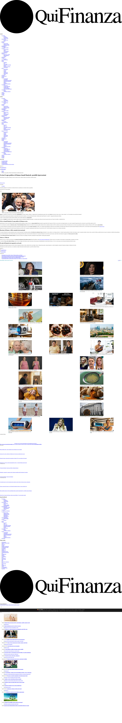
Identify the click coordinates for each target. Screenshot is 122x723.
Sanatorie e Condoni (5, 551)
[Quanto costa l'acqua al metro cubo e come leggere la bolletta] (62, 657)
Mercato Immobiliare (5, 517)
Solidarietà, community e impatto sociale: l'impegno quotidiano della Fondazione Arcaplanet (14, 472)
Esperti (3, 94)
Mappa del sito (11, 604)
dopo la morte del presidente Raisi (44, 239)
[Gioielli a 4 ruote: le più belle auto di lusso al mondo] (62, 677)
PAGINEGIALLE (50, 609)
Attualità (3, 93)
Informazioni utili (4, 506)
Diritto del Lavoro (6, 45)
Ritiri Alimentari (6, 55)
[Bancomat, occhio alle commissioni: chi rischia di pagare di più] (62, 674)
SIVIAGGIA (72, 609)
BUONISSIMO (79, 609)
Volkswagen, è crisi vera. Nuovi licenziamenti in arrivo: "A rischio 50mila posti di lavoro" (13, 462)
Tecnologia (3, 89)
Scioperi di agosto (4, 161)
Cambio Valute (6, 87)
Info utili (3, 53)
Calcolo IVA (6, 85)
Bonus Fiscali (6, 102)
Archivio (18, 604)
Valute (5, 74)
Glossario (3, 75)
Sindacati (3, 555)
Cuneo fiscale (4, 563)
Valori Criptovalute (7, 88)
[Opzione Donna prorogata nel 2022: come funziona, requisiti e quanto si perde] (62, 618)
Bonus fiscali (6, 503)
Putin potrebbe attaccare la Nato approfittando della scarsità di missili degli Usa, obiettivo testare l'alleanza (16, 490)
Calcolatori (3, 84)
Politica (3, 120)
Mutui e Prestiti (6, 47)
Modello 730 (4, 565)
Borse (3, 68)
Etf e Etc (5, 132)
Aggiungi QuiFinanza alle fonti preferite (8, 164)
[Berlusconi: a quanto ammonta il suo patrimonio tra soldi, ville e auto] (62, 627)
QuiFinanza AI (4, 108)
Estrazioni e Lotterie (7, 54)
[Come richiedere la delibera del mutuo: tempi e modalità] (62, 647)
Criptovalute (6, 79)
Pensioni (3, 41)
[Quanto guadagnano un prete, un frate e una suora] (62, 624)
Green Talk (5, 126)
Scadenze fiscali (4, 162)
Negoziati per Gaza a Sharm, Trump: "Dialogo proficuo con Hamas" (12, 255)
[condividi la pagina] (1, 191)
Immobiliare (4, 46)
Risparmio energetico (7, 66)
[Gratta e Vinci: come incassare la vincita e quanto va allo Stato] (62, 641)
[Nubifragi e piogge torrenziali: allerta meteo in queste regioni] (62, 680)
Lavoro (3, 42)
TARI (3, 566)
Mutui (5, 82)
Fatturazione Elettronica (7, 81)
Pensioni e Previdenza (7, 83)
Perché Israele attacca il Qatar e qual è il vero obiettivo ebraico (11, 257)
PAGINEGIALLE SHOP (55, 609)
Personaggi (3, 57)
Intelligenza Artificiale (7, 91)
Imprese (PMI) (6, 38)
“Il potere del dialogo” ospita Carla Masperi (6, 476)
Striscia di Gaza (102, 226)
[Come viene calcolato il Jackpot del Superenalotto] (62, 664)
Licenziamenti (4, 554)
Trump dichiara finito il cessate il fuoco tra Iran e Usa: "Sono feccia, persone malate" (14, 258)
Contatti (3, 157)
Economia (3, 35)
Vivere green (6, 67)
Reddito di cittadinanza (5, 546)
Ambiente (5, 62)
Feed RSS (14, 604)
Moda (5, 50)
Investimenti (5, 37)
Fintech (5, 90)
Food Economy (6, 49)
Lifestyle (3, 48)
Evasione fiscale (6, 504)
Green (3, 61)
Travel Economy (6, 51)
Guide (3, 77)
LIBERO (44, 609)
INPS (3, 543)
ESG (4, 63)
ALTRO (1, 96)
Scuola (3, 545)
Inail (2, 564)
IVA (2, 553)
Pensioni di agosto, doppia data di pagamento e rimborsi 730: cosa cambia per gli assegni (13, 458)
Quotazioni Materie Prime (8, 151)
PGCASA (59, 609)
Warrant (5, 71)
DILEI (70, 609)
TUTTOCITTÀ (67, 609)
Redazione (3, 538)
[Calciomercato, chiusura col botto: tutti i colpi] (62, 687)
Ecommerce (3, 548)
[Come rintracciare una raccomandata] (62, 644)
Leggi (5, 40)
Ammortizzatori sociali (5, 552)
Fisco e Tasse (4, 39)
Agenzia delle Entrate (5, 547)
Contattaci (7, 604)
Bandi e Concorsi (6, 44)
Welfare (3, 549)
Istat (2, 560)
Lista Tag (3, 568)
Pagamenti (3, 544)
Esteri (3, 60)
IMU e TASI (4, 559)
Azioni (5, 133)
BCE (2, 557)
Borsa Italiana (6, 69)
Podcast (3, 139)
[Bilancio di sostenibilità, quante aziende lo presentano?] (62, 697)
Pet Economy (6, 114)
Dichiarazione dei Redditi (7, 80)
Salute (3, 92)
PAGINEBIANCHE (63, 609)
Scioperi (5, 56)
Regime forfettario (6, 505)
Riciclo (5, 65)
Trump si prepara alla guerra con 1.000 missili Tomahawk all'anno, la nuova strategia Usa (13, 486)
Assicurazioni (6, 78)
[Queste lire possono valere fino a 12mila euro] (62, 654)
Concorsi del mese (4, 163)
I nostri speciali (4, 138)
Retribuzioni (6, 515)
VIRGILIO (47, 609)
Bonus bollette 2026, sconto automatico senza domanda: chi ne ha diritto (11, 449)
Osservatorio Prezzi (5, 59)
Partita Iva (5, 145)
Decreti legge (4, 542)
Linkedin (3, 186)
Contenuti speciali (2, 604)
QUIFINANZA (76, 609)
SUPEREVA (83, 609)
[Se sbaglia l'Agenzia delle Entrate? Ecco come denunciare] (62, 634)
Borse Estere (6, 73)
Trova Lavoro (6, 43)
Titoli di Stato (6, 72)
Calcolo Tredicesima (7, 86)
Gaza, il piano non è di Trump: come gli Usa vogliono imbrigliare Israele (13, 256)
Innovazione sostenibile (7, 127)
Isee (2, 562)
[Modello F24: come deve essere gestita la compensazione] (62, 690)
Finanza (5, 36)
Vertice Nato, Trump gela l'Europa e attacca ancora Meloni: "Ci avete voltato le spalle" (13, 495)
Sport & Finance (4, 52)
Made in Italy (4, 550)
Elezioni (5, 58)
